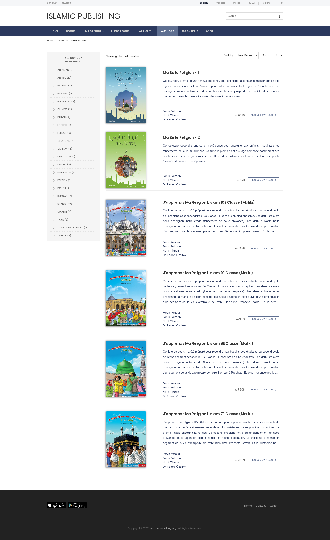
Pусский (237, 2)
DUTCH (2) (63, 117)
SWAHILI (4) (64, 212)
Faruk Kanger (171, 242)
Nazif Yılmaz (78, 40)
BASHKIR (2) (64, 85)
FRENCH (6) (64, 133)
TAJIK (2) (62, 220)
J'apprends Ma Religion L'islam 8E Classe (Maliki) (208, 343)
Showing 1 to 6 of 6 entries (123, 56)
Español (266, 2)
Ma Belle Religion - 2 (181, 137)
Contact (52, 2)
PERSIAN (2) (64, 180)
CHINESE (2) (64, 109)
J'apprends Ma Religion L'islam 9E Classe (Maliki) (208, 273)
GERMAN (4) (64, 149)
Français (220, 2)
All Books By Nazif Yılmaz (73, 60)
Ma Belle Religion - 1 (181, 72)
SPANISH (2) (64, 204)
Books (71, 31)
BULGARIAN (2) (66, 101)
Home (54, 31)
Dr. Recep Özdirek (174, 119)
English (204, 2)
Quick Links (190, 31)
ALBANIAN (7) (65, 70)
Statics (66, 2)
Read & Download (262, 115)
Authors (167, 31)
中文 (281, 2)
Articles (145, 31)
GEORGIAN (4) (66, 141)
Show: (266, 55)
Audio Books (120, 31)
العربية (252, 2)
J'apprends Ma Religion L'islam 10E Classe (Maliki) (209, 202)
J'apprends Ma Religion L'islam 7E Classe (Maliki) (208, 414)
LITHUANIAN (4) (66, 172)
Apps (209, 31)
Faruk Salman (172, 111)
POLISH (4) (63, 188)
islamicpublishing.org (163, 528)
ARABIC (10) (64, 78)
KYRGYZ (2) (64, 164)
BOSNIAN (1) (64, 93)
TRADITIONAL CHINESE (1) (72, 227)
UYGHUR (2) (63, 235)
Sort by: (229, 55)
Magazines (93, 31)
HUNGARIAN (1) (66, 156)
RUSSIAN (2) (64, 196)
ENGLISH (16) (64, 125)
